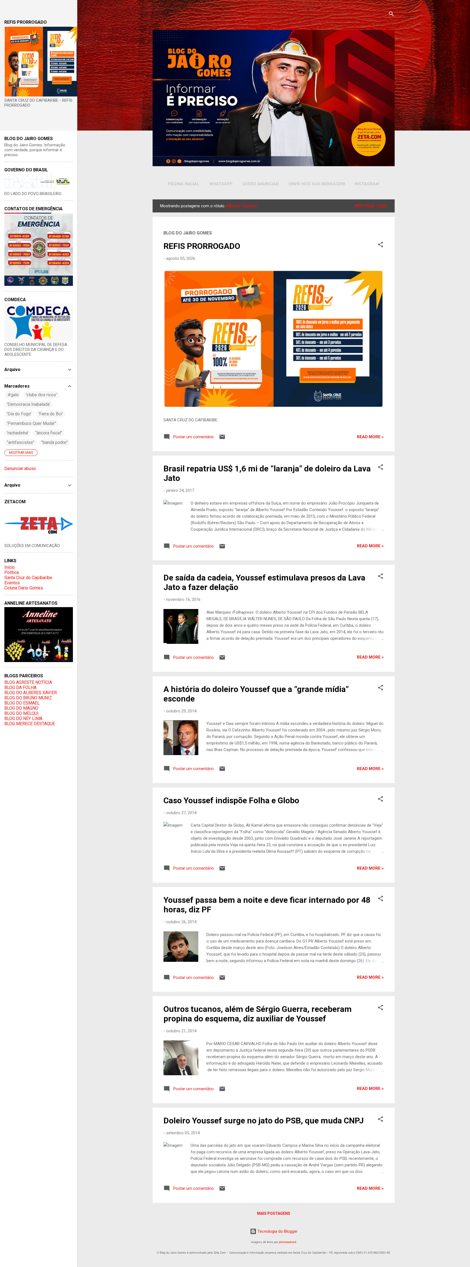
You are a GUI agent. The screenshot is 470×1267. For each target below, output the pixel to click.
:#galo (13, 394)
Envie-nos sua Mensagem (317, 183)
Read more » (370, 436)
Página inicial (183, 183)
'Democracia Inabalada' (28, 404)
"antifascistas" (20, 442)
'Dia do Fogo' (19, 413)
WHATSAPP (221, 183)
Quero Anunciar (260, 183)
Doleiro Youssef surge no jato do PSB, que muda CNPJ (263, 1120)
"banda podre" (54, 442)
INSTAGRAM (367, 183)
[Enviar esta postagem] (222, 438)
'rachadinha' (17, 432)
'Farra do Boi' (50, 413)
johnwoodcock (287, 1242)
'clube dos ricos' (41, 394)
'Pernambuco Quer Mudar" (31, 423)
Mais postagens (273, 1213)
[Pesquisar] (391, 15)
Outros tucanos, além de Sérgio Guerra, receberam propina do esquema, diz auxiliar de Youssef (257, 1013)
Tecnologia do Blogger (277, 1231)
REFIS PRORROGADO (201, 246)
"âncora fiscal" (48, 432)
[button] (380, 245)
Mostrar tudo (370, 205)
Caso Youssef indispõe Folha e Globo (231, 800)
